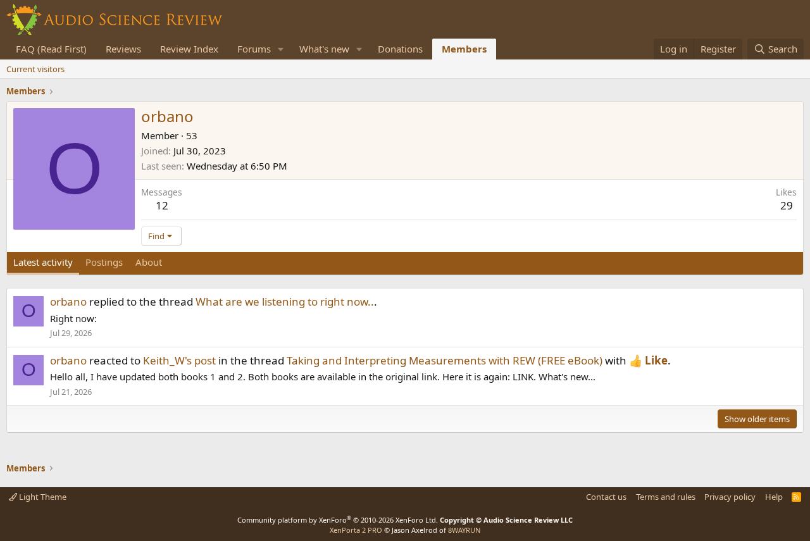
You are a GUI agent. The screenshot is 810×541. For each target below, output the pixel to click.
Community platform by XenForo (337, 520)
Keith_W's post (179, 360)
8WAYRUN (464, 530)
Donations (400, 48)
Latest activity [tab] (43, 262)
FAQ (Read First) (51, 48)
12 (162, 205)
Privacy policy (730, 496)
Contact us (606, 496)
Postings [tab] (104, 262)
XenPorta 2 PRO (356, 530)
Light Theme (41, 496)
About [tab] (148, 262)
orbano (68, 301)
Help (774, 496)
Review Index (189, 48)
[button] (281, 49)
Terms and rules (665, 496)
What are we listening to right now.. (285, 301)
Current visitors (35, 69)
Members (464, 48)
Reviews (123, 48)
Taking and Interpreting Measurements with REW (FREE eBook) (444, 360)
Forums (254, 48)
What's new (324, 48)
